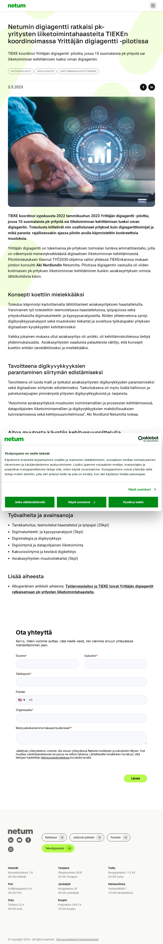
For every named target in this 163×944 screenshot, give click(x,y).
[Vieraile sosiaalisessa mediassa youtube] (19, 840)
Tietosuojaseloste (67, 939)
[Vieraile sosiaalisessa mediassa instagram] (11, 849)
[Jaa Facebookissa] (143, 87)
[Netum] (16, 6)
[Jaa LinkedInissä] (151, 87)
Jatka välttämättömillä (30, 502)
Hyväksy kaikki (133, 502)
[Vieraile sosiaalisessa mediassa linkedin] (11, 840)
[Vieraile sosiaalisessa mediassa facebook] (28, 840)
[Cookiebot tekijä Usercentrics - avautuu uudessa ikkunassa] (141, 439)
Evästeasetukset (88, 939)
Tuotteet (115, 837)
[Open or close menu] (153, 6)
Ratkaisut (51, 837)
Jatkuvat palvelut (83, 837)
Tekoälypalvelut (54, 848)
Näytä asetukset (139, 489)
